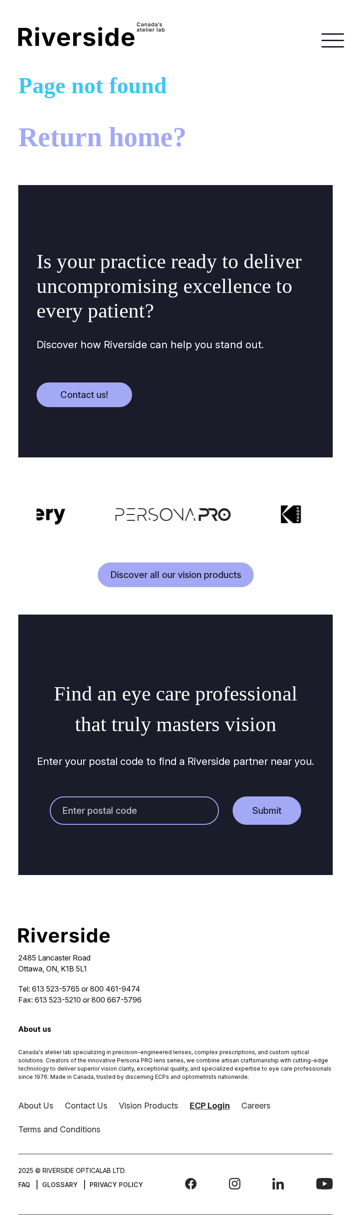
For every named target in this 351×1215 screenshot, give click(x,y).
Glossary (60, 1184)
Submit (267, 810)
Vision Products (148, 1105)
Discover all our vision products (175, 574)
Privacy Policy (116, 1184)
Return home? (102, 137)
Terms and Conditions (59, 1129)
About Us (35, 1105)
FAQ (24, 1184)
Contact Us (86, 1105)
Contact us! (84, 394)
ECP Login (210, 1105)
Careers (256, 1105)
